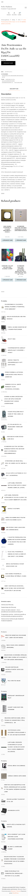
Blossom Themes (15, 891)
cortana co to (10, 79)
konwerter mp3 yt (7, 82)
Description (14, 89)
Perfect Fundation (6, 7)
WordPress (16, 893)
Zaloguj (14, 14)
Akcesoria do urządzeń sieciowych (12, 75)
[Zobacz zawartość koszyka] (19, 13)
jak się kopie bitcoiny (8, 81)
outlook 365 (18, 82)
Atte (3, 77)
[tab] (14, 88)
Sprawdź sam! (8, 63)
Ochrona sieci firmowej (7, 605)
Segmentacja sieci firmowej (8, 607)
